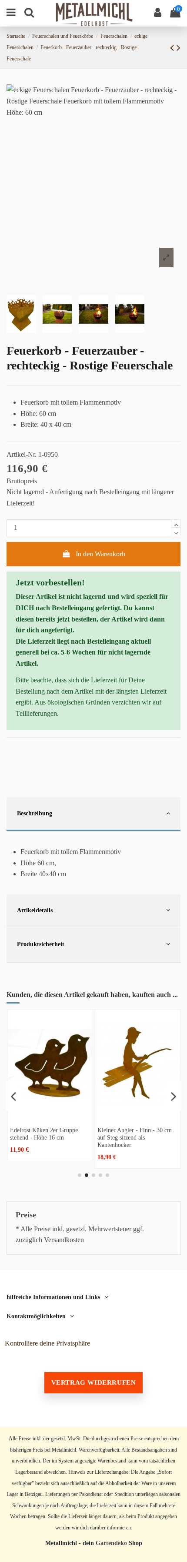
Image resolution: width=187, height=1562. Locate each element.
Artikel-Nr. (22, 454)
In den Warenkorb (100, 554)
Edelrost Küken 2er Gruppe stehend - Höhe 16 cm (44, 1134)
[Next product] (178, 47)
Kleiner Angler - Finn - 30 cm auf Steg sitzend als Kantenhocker (134, 1137)
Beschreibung (34, 813)
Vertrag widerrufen (93, 1382)
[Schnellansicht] (50, 1115)
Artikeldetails (35, 910)
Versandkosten (64, 1239)
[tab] (93, 815)
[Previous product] (173, 47)
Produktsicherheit (40, 944)
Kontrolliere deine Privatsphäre (47, 1343)
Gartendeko (111, 1543)
